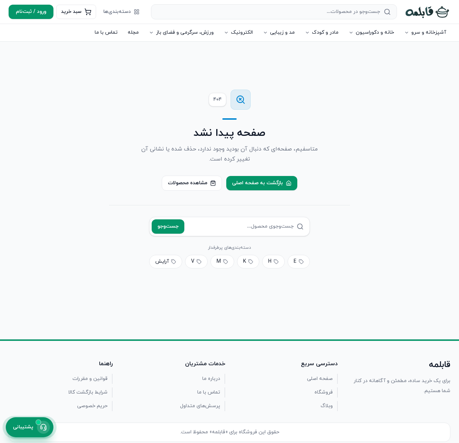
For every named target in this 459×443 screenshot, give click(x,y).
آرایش (162, 261)
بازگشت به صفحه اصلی (257, 183)
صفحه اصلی (320, 378)
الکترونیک (242, 32)
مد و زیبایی (282, 32)
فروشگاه (323, 392)
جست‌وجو (168, 226)
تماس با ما (106, 32)
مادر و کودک (325, 32)
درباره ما (211, 378)
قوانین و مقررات (90, 378)
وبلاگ (327, 405)
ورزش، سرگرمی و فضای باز (185, 32)
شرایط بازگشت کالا (88, 392)
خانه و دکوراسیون (375, 32)
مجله (133, 32)
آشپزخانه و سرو (428, 32)
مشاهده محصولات (187, 183)
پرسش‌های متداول (200, 405)
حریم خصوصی (92, 405)
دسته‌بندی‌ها (117, 11)
